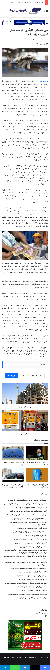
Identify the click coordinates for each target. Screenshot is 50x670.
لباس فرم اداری (42, 612)
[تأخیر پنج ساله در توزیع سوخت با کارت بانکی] (37, 475)
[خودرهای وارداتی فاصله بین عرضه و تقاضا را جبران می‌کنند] (13, 475)
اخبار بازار (44, 610)
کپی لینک (11, 375)
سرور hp (45, 615)
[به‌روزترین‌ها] (25, 11)
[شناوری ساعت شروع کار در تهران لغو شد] (13, 453)
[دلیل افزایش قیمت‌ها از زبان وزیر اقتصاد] (37, 453)
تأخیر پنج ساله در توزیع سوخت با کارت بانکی (37, 485)
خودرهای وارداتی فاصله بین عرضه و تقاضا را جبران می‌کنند (13, 485)
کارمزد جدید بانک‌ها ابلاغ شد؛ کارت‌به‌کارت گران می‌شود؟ (27, 2)
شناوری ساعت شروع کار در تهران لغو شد (13, 463)
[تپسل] (3, 21)
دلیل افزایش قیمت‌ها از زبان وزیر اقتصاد (37, 463)
